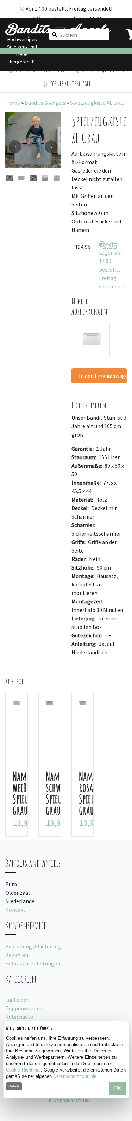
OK (117, 1088)
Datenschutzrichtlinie (74, 1076)
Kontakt (15, 909)
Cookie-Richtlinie (23, 1070)
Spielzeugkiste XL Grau (97, 102)
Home (12, 102)
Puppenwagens (23, 1008)
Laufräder (17, 999)
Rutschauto (19, 1016)
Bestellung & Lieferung (33, 946)
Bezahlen (16, 954)
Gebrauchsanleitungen (32, 963)
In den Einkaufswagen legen (103, 375)
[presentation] (15, 146)
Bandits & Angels (45, 102)
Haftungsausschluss (67, 1099)
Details (13, 1086)
